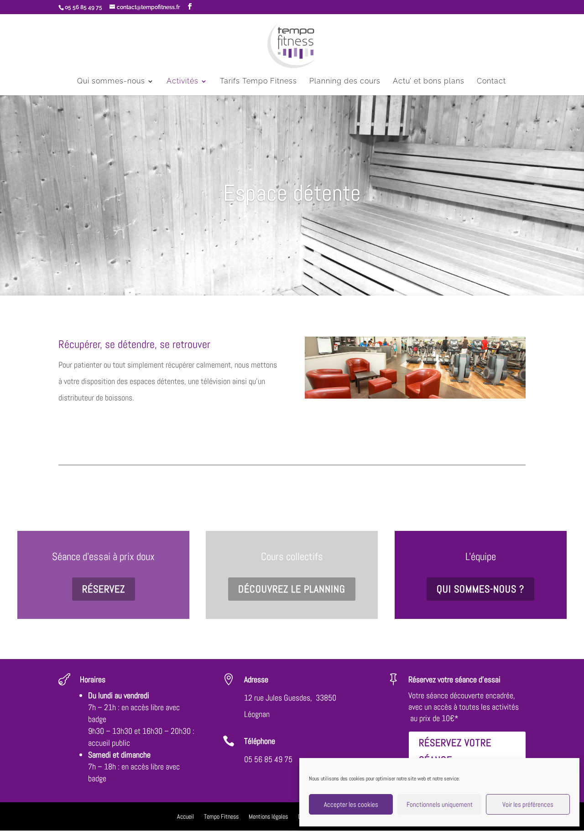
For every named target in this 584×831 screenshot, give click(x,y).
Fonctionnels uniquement (440, 804)
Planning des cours (345, 81)
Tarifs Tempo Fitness (258, 81)
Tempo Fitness (221, 817)
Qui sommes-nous (111, 81)
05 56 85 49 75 (268, 759)
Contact (491, 81)
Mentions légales (268, 817)
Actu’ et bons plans (428, 81)
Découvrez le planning (291, 588)
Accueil (185, 817)
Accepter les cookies (351, 804)
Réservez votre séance (455, 751)
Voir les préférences (527, 804)
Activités (182, 81)
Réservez (103, 588)
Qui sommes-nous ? (480, 588)
